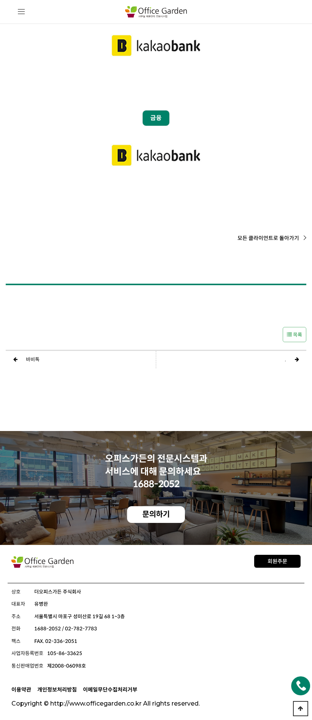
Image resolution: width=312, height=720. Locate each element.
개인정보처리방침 (57, 689)
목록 (297, 335)
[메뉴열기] (21, 12)
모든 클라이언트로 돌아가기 (268, 238)
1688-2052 (156, 484)
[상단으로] (300, 708)
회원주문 (277, 561)
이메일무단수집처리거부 (110, 689)
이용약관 (21, 689)
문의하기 (156, 514)
